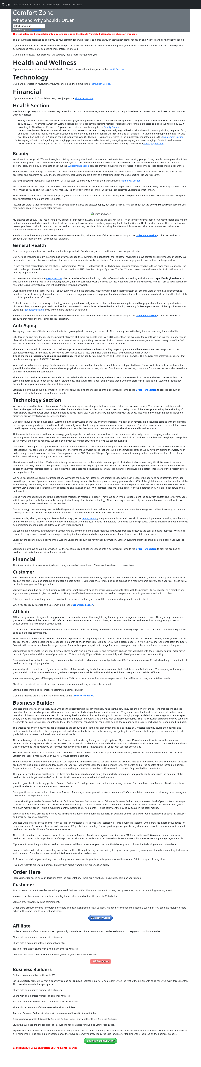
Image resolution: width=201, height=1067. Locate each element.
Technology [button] (53, 4)
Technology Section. (100, 83)
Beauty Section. (112, 127)
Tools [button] (65, 4)
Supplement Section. (173, 136)
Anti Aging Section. (153, 143)
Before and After (23, 4)
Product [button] (38, 4)
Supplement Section (78, 165)
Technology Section (34, 309)
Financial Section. (84, 98)
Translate (36, 29)
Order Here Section (146, 235)
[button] (100, 918)
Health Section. (116, 69)
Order (6, 4)
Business (77, 4)
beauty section (89, 518)
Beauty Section (54, 278)
